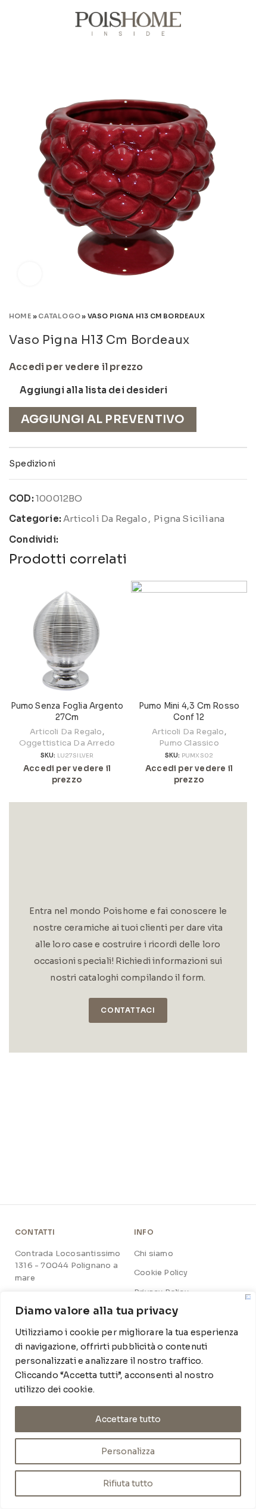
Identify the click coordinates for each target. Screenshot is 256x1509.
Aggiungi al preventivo (103, 419)
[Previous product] (217, 315)
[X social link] (82, 539)
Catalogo (59, 316)
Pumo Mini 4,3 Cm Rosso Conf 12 (189, 711)
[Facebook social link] (68, 539)
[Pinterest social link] (96, 539)
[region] (128, 1400)
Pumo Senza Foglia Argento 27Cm (67, 711)
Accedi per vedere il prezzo (76, 367)
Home (20, 316)
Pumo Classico (189, 743)
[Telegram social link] (124, 539)
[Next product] (241, 315)
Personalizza (128, 1451)
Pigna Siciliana (189, 518)
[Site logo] (128, 23)
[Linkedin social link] (110, 539)
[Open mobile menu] (13, 24)
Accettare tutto (128, 1419)
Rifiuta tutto (128, 1483)
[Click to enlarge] (30, 274)
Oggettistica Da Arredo (67, 743)
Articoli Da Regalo (105, 518)
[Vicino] (248, 1297)
